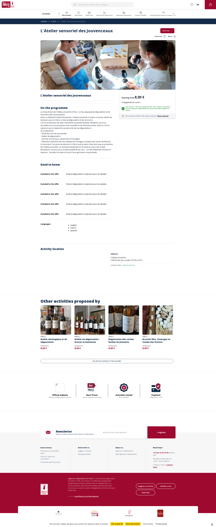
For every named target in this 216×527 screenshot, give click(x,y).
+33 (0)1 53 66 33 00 (160, 453)
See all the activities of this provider (107, 361)
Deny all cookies (133, 524)
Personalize (148, 524)
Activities (44, 21)
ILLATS (53, 21)
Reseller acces (165, 486)
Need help (146, 492)
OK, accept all (117, 524)
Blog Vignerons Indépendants (126, 454)
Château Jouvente (128, 265)
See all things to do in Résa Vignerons (86, 496)
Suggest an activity (84, 451)
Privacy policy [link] (161, 524)
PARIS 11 (43, 336)
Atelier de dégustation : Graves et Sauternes (87, 340)
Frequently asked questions (50, 462)
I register (161, 432)
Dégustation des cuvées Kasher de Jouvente (121, 340)
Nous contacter (163, 116)
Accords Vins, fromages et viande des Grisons (156, 340)
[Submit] (75, 4)
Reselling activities (84, 454)
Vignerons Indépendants (124, 451)
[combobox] (102, 4)
